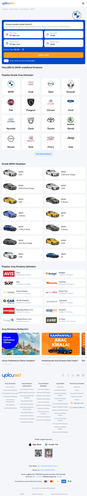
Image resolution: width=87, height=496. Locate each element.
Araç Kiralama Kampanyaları (10, 401)
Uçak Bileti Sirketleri (60, 390)
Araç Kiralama (14, 9)
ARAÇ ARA (43, 55)
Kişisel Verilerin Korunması (59, 494)
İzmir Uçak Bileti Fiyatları (60, 404)
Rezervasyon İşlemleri (76, 393)
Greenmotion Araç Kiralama (43, 413)
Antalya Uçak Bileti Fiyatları (60, 399)
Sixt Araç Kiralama (43, 402)
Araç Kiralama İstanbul (27, 389)
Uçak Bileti (60, 387)
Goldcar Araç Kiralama (43, 417)
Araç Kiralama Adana (26, 422)
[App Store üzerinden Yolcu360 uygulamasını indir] (35, 444)
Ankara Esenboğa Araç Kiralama (27, 397)
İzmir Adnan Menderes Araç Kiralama (27, 408)
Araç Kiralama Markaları (10, 396)
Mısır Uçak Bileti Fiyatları (60, 424)
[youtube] (78, 375)
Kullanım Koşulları (37, 494)
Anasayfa (4, 9)
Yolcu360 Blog (10, 405)
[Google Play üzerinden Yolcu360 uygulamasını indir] (51, 444)
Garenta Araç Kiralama (43, 392)
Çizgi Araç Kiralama (43, 408)
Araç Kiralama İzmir (27, 401)
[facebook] (63, 375)
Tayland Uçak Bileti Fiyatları (60, 414)
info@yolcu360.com (78, 407)
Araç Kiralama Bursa (27, 412)
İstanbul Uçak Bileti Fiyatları (60, 394)
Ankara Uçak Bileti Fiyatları (60, 410)
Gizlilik (22, 494)
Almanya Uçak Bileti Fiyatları (60, 419)
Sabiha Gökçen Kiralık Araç (27, 392)
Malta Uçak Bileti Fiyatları (60, 432)
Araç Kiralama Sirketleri (10, 390)
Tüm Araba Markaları (43, 154)
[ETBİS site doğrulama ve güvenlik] (49, 453)
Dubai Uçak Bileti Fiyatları (60, 407)
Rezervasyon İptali (76, 396)
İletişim (77, 400)
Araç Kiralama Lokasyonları (10, 393)
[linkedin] (73, 375)
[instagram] (83, 375)
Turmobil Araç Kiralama (43, 420)
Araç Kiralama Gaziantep (26, 419)
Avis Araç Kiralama (43, 389)
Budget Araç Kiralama (43, 396)
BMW (32, 9)
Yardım (77, 390)
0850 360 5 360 (78, 403)
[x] (68, 375)
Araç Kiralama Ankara (26, 404)
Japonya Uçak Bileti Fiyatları (60, 428)
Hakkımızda (76, 387)
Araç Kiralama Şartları (10, 408)
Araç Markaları (24, 9)
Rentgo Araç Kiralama (43, 399)
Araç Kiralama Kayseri (26, 416)
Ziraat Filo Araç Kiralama (43, 405)
